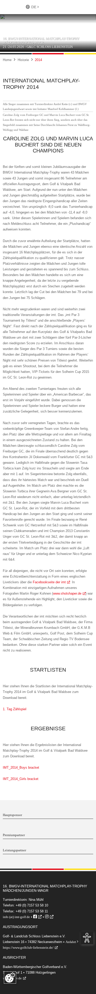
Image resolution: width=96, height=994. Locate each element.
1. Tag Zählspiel (14, 709)
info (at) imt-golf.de (16, 917)
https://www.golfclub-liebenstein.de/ (28, 947)
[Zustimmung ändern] (10, 977)
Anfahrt (72, 942)
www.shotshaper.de (67, 593)
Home (7, 60)
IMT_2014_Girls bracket (20, 779)
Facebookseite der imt (49, 582)
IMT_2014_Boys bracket (21, 767)
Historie (23, 60)
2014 (38, 60)
